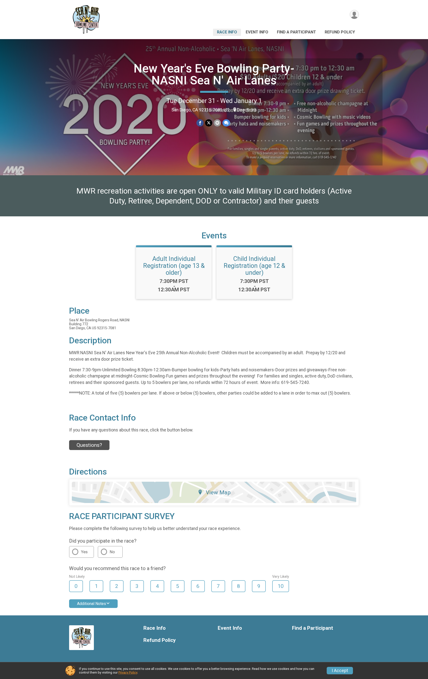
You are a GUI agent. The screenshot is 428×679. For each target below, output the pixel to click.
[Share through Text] (226, 122)
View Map (218, 492)
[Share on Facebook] (200, 122)
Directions (247, 109)
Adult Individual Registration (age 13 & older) (174, 265)
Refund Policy (340, 32)
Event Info (257, 32)
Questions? (89, 445)
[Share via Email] (217, 122)
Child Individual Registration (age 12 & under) (254, 265)
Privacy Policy (127, 672)
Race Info (227, 32)
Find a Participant (296, 32)
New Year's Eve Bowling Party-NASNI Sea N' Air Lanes (214, 74)
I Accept (340, 670)
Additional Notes (91, 603)
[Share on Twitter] (208, 122)
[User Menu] (354, 14)
